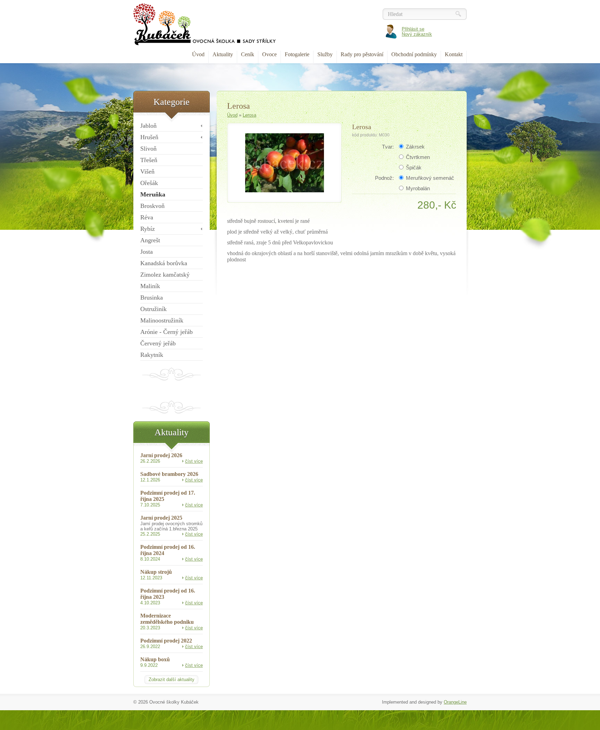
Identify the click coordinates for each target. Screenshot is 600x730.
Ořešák (149, 182)
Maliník (150, 286)
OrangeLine (455, 702)
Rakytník (151, 354)
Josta (146, 251)
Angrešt (150, 240)
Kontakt (453, 54)
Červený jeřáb (158, 343)
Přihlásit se (413, 29)
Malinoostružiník (161, 320)
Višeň (147, 171)
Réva (146, 217)
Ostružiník (153, 308)
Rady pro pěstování (362, 54)
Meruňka (152, 194)
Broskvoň (152, 205)
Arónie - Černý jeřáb (166, 331)
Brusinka (151, 297)
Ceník (247, 54)
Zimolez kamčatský (165, 274)
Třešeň (148, 160)
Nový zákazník (417, 34)
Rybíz (147, 228)
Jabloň (148, 125)
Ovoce (269, 54)
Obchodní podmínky (414, 54)
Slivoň (148, 148)
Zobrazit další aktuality (171, 679)
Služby (325, 54)
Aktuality (222, 54)
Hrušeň (149, 137)
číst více (194, 461)
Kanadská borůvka (163, 263)
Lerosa (249, 115)
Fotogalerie (297, 54)
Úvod (198, 54)
